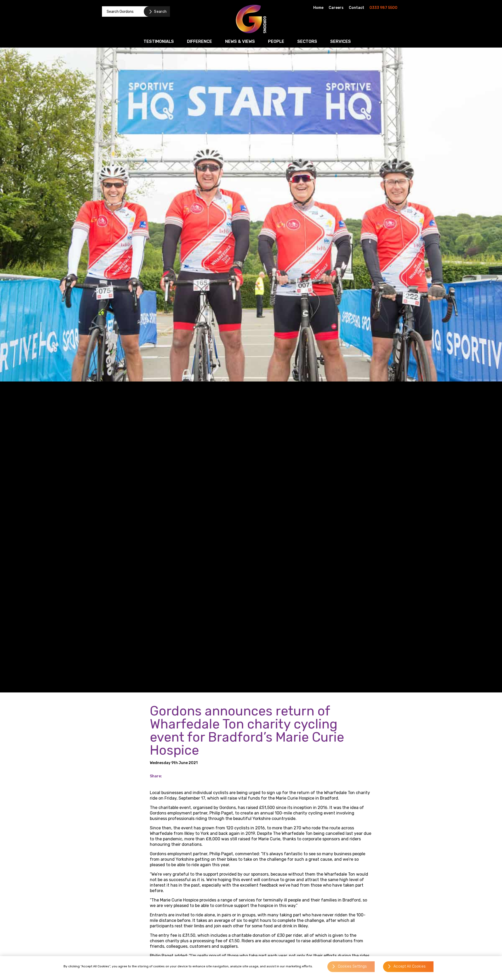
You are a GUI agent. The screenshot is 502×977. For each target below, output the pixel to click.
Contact (356, 7)
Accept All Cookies (409, 966)
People (276, 41)
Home (318, 7)
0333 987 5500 (383, 7)
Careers (336, 7)
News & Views (240, 41)
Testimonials (159, 41)
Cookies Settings (352, 966)
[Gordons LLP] (251, 19)
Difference (199, 41)
